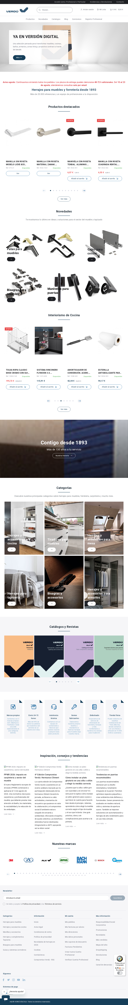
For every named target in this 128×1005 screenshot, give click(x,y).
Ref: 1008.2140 (11, 376)
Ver (17, 173)
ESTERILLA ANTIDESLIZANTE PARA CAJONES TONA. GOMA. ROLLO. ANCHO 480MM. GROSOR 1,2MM (110, 371)
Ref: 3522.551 (73, 168)
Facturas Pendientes (73, 947)
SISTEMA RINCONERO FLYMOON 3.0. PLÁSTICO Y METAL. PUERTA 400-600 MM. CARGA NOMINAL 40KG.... (47, 371)
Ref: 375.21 (10, 168)
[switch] (119, 972)
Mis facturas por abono (74, 927)
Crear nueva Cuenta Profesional (73, 953)
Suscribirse (117, 898)
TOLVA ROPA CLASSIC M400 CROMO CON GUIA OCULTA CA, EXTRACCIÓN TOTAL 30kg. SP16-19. (17, 371)
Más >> (19, 58)
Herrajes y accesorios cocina (14, 927)
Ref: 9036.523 (103, 376)
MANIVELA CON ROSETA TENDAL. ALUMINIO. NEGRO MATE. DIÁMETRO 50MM (79, 163)
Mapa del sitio (102, 945)
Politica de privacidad (43, 937)
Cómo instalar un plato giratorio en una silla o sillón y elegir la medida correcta (79, 780)
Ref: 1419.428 (42, 376)
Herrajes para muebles (12, 922)
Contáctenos (39, 955)
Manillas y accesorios (11, 932)
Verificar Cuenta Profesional (76, 960)
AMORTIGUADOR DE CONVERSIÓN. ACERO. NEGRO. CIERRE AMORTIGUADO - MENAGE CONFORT (78, 371)
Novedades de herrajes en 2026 (44, 943)
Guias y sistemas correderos (14, 950)
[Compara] (20, 157)
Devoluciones (101, 955)
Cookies (37, 950)
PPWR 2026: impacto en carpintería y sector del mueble (15, 777)
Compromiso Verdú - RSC (44, 960)
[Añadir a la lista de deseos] (16, 157)
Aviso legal (38, 927)
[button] (30, 19)
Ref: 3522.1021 (42, 168)
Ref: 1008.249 (73, 376)
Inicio (36, 922)
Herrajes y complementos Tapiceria (13, 938)
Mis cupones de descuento (76, 942)
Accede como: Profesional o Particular (70, 2)
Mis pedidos (70, 922)
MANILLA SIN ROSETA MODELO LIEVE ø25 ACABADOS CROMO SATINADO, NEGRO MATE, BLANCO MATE (16, 163)
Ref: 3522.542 (103, 168)
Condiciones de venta (43, 932)
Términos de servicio (53, 904)
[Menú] (124, 955)
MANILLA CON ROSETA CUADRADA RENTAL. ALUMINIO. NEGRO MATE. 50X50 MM (109, 163)
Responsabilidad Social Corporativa (105, 923)
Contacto (120, 2)
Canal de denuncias (104, 965)
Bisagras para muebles (12, 945)
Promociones (101, 930)
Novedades (100, 935)
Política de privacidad (31, 904)
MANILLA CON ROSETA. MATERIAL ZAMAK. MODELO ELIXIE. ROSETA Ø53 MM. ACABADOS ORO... (48, 163)
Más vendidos (101, 940)
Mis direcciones (71, 932)
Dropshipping (101, 950)
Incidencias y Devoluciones (101, 2)
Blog (98, 960)
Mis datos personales (73, 937)
